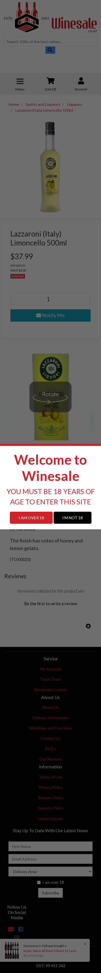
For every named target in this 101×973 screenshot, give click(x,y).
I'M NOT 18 (72, 517)
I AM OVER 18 (31, 517)
